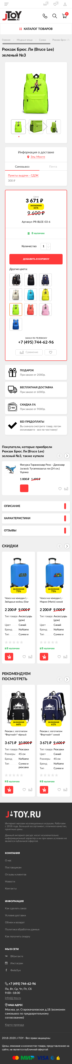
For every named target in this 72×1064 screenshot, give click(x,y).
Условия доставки (15, 915)
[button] (45, 126)
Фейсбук (15, 970)
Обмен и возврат (15, 922)
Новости (10, 881)
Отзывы (10, 530)
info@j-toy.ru (13, 998)
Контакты (11, 888)
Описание (12, 506)
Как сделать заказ (15, 908)
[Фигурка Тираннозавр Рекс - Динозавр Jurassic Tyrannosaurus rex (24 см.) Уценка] (11, 470)
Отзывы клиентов (15, 874)
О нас (8, 860)
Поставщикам (13, 867)
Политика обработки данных (22, 929)
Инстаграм (16, 963)
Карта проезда (14, 1025)
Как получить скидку (17, 936)
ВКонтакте (16, 956)
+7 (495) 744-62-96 (36, 342)
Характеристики (17, 518)
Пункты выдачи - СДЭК (23, 175)
